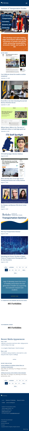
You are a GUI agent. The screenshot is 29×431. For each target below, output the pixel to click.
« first (6, 267)
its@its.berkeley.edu (6, 411)
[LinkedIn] (7, 398)
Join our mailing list (10, 402)
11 (23, 267)
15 (13, 270)
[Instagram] (12, 398)
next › (24, 270)
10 (20, 267)
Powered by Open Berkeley (6, 419)
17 (19, 270)
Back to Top (25, 429)
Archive (14, 359)
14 (10, 270)
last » (16, 273)
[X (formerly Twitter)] (4, 398)
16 (16, 270)
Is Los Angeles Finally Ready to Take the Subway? (12, 348)
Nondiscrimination (5, 423)
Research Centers (20, 400)
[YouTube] (10, 398)
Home (3, 400)
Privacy (3, 425)
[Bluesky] (15, 398)
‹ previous (12, 267)
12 (27, 267)
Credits (3, 402)
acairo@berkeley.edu (15, 413)
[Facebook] (2, 398)
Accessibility (3, 421)
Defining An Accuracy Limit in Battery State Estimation (13, 372)
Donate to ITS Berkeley (11, 400)
